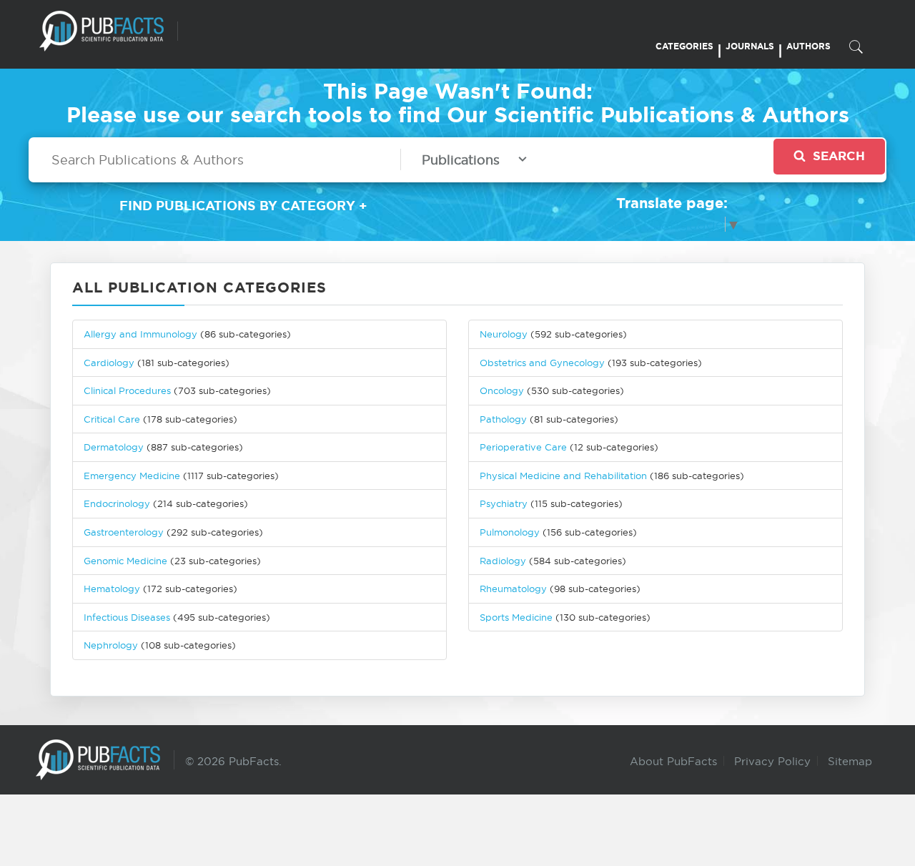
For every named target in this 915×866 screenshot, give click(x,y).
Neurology (504, 334)
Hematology (112, 589)
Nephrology (111, 645)
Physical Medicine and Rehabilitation (563, 476)
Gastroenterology (124, 532)
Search (839, 155)
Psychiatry (504, 503)
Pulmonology (510, 532)
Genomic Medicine (125, 561)
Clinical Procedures (127, 390)
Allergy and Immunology (140, 334)
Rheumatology (513, 589)
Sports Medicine (517, 617)
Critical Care (112, 419)
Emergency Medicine (132, 476)
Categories (684, 46)
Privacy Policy (772, 761)
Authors (808, 46)
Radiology (503, 561)
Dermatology (114, 447)
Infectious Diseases (127, 617)
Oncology (502, 390)
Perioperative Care (523, 447)
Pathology (503, 419)
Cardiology (109, 363)
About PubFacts (673, 761)
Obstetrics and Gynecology (542, 363)
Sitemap (850, 761)
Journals (750, 46)
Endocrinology (117, 503)
